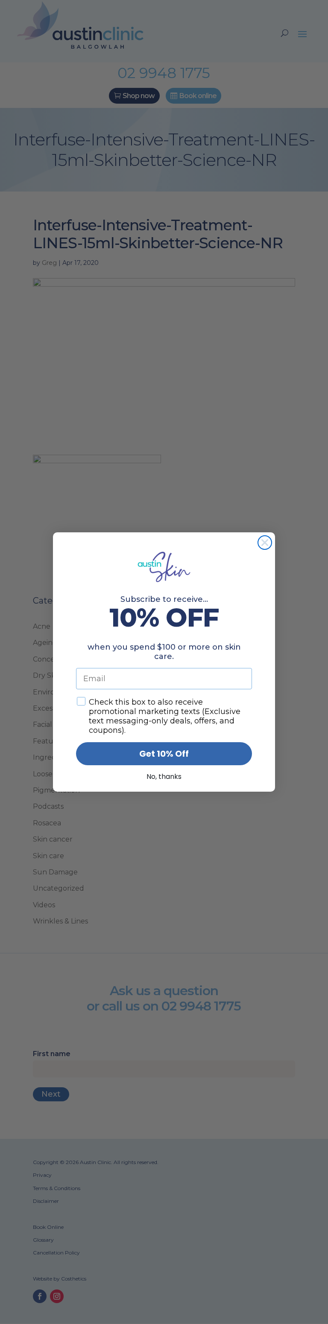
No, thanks (164, 776)
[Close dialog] (265, 542)
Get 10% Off (164, 754)
